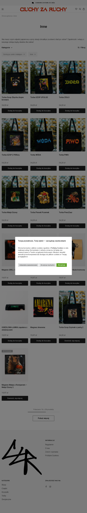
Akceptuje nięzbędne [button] (47, 265)
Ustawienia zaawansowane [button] (28, 265)
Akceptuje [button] (61, 265)
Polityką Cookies (57, 248)
